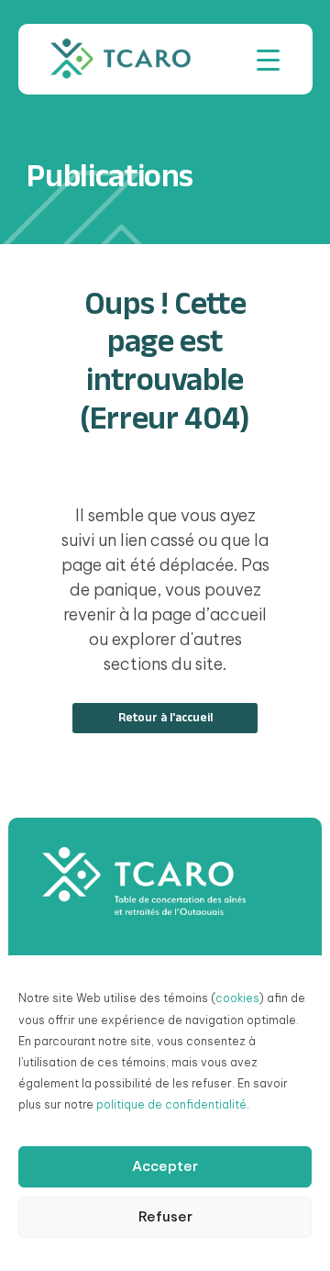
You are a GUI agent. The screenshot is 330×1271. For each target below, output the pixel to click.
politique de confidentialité (171, 1104)
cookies (237, 998)
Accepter (165, 1166)
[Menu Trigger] (268, 59)
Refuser (165, 1216)
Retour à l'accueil (165, 717)
